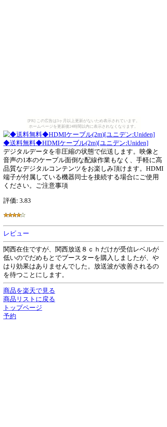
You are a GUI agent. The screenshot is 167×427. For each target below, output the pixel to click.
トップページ (22, 307)
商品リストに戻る (29, 299)
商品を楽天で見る (29, 290)
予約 (9, 316)
